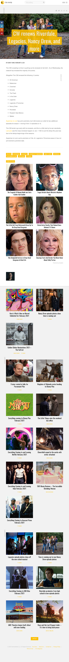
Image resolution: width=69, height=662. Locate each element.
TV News (50, 319)
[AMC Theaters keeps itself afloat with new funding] (19, 611)
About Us (41, 646)
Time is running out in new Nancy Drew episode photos (49, 558)
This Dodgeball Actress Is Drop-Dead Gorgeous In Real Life (19, 258)
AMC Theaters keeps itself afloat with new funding (19, 626)
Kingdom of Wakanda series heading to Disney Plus (49, 385)
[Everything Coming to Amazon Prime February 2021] (19, 507)
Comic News (19, 319)
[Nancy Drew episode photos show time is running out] (49, 300)
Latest (34, 639)
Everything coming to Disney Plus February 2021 (19, 419)
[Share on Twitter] (2, 26)
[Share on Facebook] (2, 22)
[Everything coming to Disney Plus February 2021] (19, 405)
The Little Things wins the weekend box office (49, 419)
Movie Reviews (49, 492)
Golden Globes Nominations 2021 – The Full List (19, 348)
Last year (9, 131)
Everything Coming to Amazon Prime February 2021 (19, 521)
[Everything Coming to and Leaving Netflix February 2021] (19, 439)
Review (40, 464)
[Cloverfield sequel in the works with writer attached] (49, 439)
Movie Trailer (42, 603)
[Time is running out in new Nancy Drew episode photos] (49, 543)
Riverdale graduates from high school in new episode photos (49, 592)
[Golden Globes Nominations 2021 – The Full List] (19, 334)
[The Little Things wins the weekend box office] (49, 405)
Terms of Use (30, 648)
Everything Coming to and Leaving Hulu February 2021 (19, 487)
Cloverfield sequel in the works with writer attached (50, 453)
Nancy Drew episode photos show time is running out (49, 314)
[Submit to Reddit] (2, 30)
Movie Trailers (49, 630)
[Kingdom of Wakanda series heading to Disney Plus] (49, 371)
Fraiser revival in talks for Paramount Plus (19, 385)
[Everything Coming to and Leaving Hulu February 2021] (19, 473)
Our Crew (34, 646)
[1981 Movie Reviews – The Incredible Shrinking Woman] (49, 473)
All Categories (38, 648)
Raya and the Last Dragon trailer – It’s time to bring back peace (49, 626)
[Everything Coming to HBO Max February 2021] (19, 577)
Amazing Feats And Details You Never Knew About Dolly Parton (49, 258)
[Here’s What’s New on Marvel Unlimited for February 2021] (19, 300)
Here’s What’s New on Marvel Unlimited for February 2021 (19, 314)
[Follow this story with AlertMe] (2, 33)
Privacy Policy (56, 646)
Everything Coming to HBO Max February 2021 (19, 592)
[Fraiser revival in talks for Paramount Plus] (19, 371)
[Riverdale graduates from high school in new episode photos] (49, 577)
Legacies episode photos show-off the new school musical (19, 558)
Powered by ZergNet (58, 263)
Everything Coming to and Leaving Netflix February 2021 (19, 453)
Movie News (16, 353)
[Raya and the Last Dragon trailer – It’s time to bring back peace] (49, 611)
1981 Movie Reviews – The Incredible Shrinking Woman (49, 487)
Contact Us (48, 646)
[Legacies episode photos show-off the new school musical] (19, 543)
